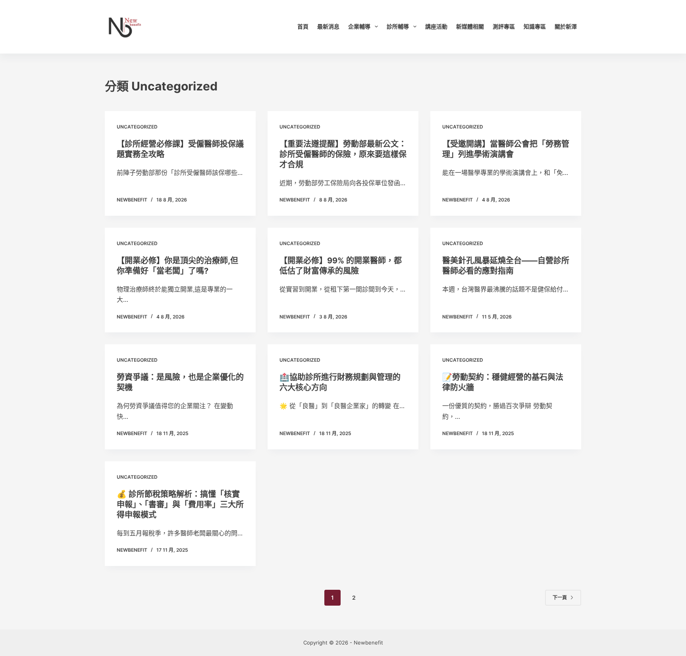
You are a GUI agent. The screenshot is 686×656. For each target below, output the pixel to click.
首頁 (302, 26)
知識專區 (535, 26)
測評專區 (504, 26)
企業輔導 (359, 26)
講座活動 (436, 26)
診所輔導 (398, 26)
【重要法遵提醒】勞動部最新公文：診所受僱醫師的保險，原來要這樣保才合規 (343, 154)
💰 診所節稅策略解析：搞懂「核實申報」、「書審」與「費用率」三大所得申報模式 (180, 504)
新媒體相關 (470, 26)
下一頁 (560, 597)
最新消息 (328, 26)
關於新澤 (566, 26)
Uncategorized (137, 127)
